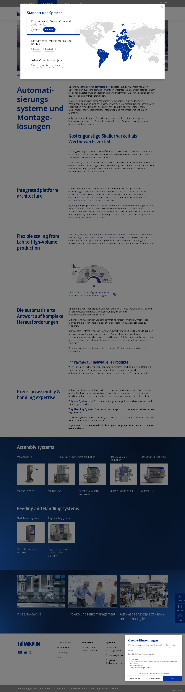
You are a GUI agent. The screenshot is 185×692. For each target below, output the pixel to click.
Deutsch (49, 29)
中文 (35, 65)
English (36, 29)
